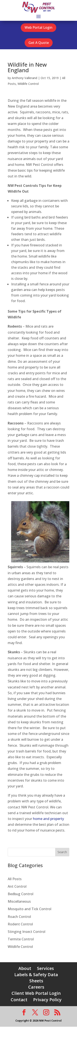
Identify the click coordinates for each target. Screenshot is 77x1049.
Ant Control (17, 886)
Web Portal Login (38, 27)
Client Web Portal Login (36, 993)
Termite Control (21, 939)
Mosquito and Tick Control (29, 909)
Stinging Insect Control (26, 931)
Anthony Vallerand (24, 78)
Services (45, 968)
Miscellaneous (19, 901)
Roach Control (19, 916)
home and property (48, 818)
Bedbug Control (20, 894)
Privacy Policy (47, 1000)
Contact (19, 1000)
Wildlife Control (28, 84)
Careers (36, 987)
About (24, 968)
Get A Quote (38, 42)
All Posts (15, 879)
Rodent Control (20, 924)
